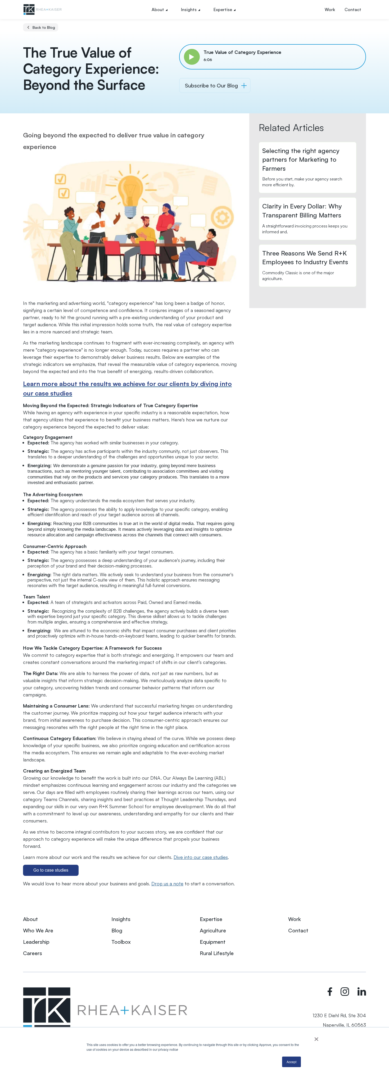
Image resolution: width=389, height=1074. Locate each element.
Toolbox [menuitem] (121, 941)
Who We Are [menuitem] (38, 930)
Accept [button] (291, 1061)
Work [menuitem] (330, 9)
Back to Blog (44, 27)
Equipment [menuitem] (212, 941)
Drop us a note (167, 883)
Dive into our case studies (201, 857)
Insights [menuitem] (189, 9)
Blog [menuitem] (116, 930)
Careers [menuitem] (32, 953)
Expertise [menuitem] (223, 9)
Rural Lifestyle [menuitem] (217, 953)
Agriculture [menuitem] (213, 930)
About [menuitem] (158, 9)
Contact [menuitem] (353, 9)
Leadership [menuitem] (36, 941)
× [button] (316, 1037)
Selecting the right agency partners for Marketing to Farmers (300, 159)
